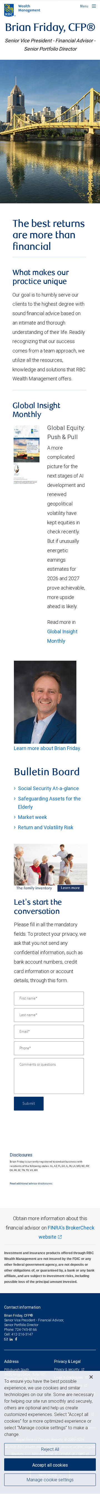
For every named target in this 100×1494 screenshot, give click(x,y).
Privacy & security (67, 1369)
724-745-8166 (26, 1329)
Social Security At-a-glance (48, 788)
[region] (50, 1432)
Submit (28, 1104)
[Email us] (6, 1339)
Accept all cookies (50, 1465)
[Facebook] (16, 1339)
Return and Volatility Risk (45, 827)
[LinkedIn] (12, 1339)
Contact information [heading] (22, 1307)
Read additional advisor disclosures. (31, 1183)
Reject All (50, 1449)
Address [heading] (11, 1361)
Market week (32, 817)
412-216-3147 (22, 1334)
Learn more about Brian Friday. (47, 748)
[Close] (91, 1377)
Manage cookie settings (50, 1479)
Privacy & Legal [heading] (67, 1361)
